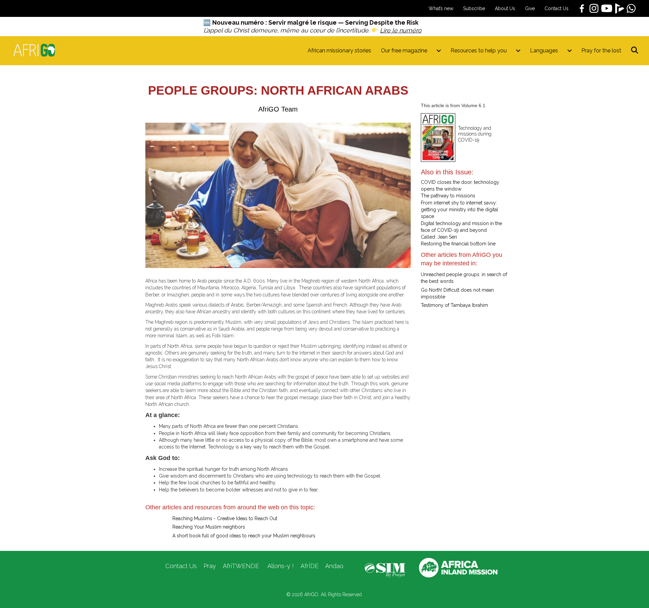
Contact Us (557, 8)
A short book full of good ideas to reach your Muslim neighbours (243, 535)
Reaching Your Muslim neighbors (208, 527)
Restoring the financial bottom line (458, 243)
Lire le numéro (401, 30)
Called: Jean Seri (439, 237)
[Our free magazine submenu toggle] (439, 50)
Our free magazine (404, 50)
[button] (636, 50)
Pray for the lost (601, 50)
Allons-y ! (280, 565)
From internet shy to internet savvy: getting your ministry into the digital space (459, 209)
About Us (505, 8)
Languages (544, 50)
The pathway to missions (448, 195)
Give (530, 8)
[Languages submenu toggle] (569, 50)
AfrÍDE (309, 565)
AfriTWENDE (241, 565)
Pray (209, 565)
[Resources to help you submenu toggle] (518, 50)
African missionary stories (339, 50)
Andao (334, 565)
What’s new (441, 8)
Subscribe (474, 8)
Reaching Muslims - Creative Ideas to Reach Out (224, 518)
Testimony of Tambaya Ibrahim (454, 305)
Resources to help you (479, 50)
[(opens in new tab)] (385, 570)
